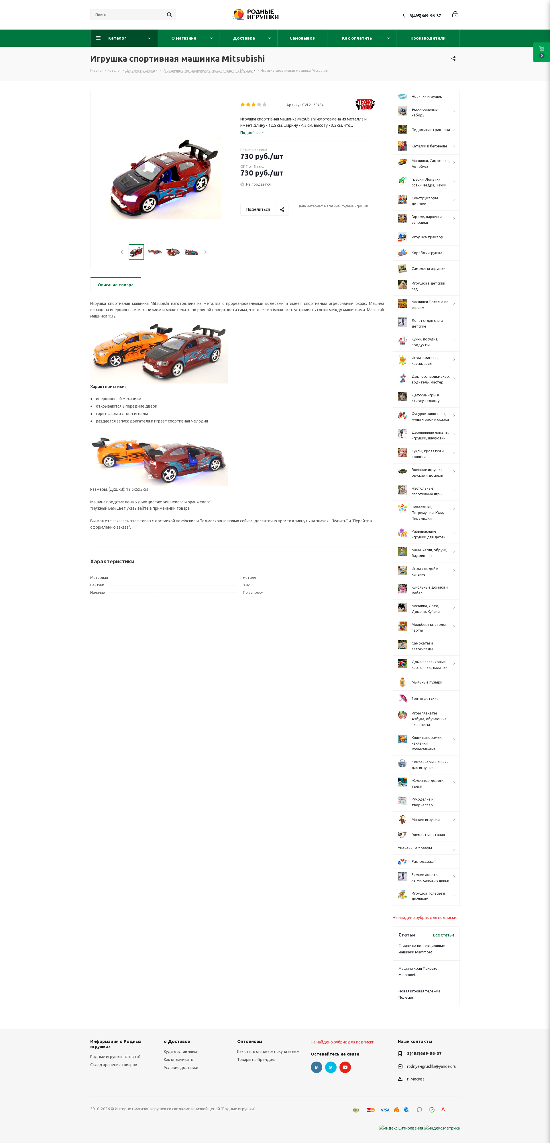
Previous (122, 252)
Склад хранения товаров (113, 1064)
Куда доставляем (180, 1051)
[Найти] (169, 14)
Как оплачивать (178, 1059)
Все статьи (443, 935)
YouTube (345, 1067)
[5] (265, 104)
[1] (243, 104)
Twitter (331, 1067)
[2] (248, 104)
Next (205, 252)
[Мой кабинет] (455, 14)
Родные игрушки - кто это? (115, 1056)
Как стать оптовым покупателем (268, 1051)
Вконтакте (316, 1067)
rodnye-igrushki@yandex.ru (431, 1066)
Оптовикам (249, 1041)
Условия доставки (181, 1067)
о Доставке (177, 1041)
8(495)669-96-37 (425, 15)
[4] (259, 104)
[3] (254, 104)
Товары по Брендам (256, 1059)
